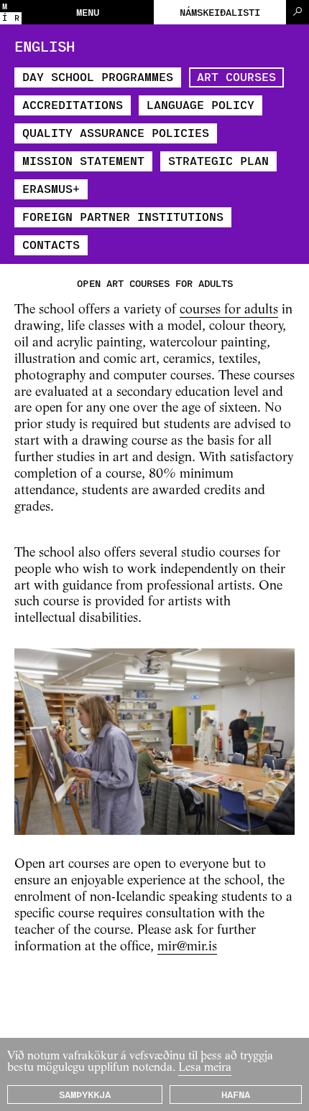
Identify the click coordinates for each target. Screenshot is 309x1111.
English (44, 46)
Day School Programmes (97, 76)
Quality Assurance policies (115, 132)
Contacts (51, 244)
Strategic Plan (218, 160)
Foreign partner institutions (122, 216)
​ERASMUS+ (51, 188)
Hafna (235, 1094)
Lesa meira (204, 1068)
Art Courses (236, 76)
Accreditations (72, 104)
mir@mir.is (187, 946)
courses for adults (229, 309)
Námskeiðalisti (220, 12)
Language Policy (200, 104)
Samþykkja (85, 1094)
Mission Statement (83, 160)
